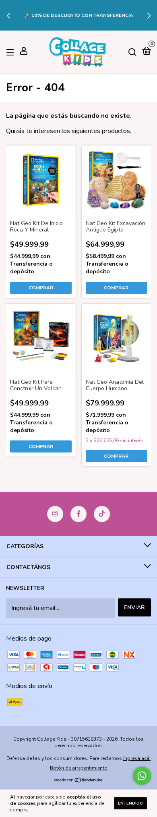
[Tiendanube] (79, 780)
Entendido (130, 803)
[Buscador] (132, 52)
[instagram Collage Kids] (55, 514)
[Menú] (11, 52)
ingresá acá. (137, 758)
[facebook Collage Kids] (78, 514)
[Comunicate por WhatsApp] (142, 776)
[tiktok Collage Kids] (102, 514)
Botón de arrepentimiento (78, 768)
